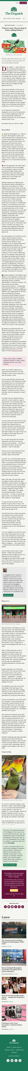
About (4, 18)
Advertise (18, 18)
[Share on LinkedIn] (12, 906)
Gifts (13, 18)
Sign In (17, 3)
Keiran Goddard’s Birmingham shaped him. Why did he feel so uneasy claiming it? (12, 969)
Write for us (17, 1047)
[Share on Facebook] (8, 906)
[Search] (24, 19)
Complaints (20, 1050)
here (6, 74)
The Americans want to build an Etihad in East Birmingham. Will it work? (13, 942)
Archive (9, 18)
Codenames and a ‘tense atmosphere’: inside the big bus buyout (12, 1024)
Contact (14, 1052)
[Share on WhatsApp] (15, 906)
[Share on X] (5, 906)
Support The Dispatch (10, 865)
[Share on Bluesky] (19, 906)
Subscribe (23, 3)
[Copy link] (22, 906)
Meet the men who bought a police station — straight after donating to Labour (13, 997)
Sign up (9, 1047)
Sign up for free (8, 595)
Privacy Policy (10, 1050)
